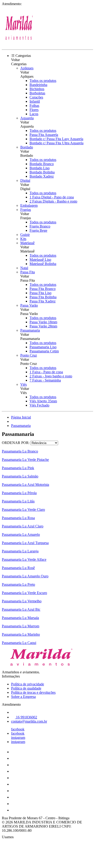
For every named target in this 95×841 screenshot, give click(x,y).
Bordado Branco (42, 164)
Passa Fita (27, 272)
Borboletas (37, 93)
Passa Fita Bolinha (43, 297)
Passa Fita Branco (43, 289)
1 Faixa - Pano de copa (46, 372)
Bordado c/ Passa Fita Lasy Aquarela (56, 139)
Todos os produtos (43, 81)
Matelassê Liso (40, 260)
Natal (24, 268)
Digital (25, 180)
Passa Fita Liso (40, 293)
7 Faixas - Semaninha (45, 380)
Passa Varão (29, 305)
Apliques (26, 68)
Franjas (25, 210)
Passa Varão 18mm (43, 322)
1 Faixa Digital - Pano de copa (52, 197)
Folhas (34, 106)
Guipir (25, 235)
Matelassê (27, 243)
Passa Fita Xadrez (43, 301)
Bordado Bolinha (42, 172)
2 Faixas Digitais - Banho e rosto (53, 201)
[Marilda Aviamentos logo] (19, 44)
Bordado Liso (40, 168)
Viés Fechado (39, 405)
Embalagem (29, 205)
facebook (17, 729)
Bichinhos (37, 89)
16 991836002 (26, 717)
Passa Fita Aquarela (44, 135)
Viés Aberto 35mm (43, 401)
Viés (23, 384)
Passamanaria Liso (43, 347)
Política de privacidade (27, 684)
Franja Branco (40, 226)
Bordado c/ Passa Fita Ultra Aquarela (56, 143)
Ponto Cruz (28, 355)
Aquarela (27, 118)
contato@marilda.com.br (29, 721)
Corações (36, 97)
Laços (34, 114)
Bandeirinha (38, 85)
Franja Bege (38, 230)
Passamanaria (30, 330)
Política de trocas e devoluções (33, 692)
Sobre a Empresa (23, 697)
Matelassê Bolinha (43, 264)
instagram (18, 737)
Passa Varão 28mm (43, 326)
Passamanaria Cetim (44, 351)
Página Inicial (21, 417)
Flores (34, 110)
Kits (23, 239)
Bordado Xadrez (42, 176)
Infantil (35, 101)
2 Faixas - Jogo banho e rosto (51, 376)
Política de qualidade (26, 688)
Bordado (26, 147)
